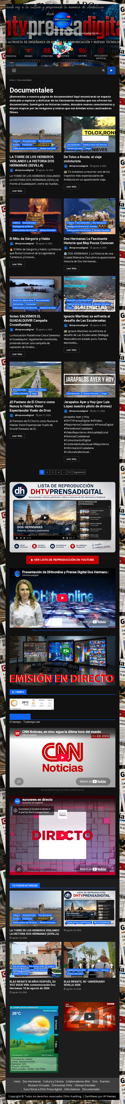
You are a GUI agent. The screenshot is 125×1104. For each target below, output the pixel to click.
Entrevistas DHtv (37, 966)
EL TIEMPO (20, 717)
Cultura (16, 141)
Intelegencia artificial (23, 226)
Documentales (29, 141)
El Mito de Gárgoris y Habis (35, 216)
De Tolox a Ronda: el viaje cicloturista (90, 134)
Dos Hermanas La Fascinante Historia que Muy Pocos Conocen (90, 216)
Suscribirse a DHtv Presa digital (43, 1089)
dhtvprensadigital (24, 170)
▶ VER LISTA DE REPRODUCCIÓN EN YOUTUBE (62, 559)
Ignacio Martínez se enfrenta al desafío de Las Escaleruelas (90, 294)
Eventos (42, 390)
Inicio (17, 1081)
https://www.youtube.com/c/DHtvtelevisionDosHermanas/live (62, 630)
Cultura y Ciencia (53, 1081)
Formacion (27, 145)
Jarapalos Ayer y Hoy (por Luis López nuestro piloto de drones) (90, 379)
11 (69, 472)
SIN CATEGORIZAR (102, 922)
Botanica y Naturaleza (23, 300)
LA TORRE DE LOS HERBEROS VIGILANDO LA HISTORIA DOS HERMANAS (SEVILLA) (35, 134)
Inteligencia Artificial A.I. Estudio (82, 226)
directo (111, 70)
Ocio (95, 1081)
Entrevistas (18, 304)
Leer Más (17, 190)
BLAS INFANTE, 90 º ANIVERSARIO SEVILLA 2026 (90, 960)
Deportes (71, 300)
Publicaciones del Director (25, 148)
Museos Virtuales (38, 1085)
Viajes (88, 148)
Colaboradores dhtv (76, 970)
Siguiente (79, 472)
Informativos (72, 1089)
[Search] (103, 70)
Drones (16, 145)
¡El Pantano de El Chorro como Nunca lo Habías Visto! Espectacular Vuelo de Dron (35, 379)
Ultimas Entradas (48, 148)
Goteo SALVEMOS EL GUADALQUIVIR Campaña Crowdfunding (35, 294)
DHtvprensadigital (62, 29)
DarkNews (91, 1096)
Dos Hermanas (45, 141)
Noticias (17, 970)
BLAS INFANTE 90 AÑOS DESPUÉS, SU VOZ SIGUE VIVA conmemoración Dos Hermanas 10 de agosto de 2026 (35, 960)
